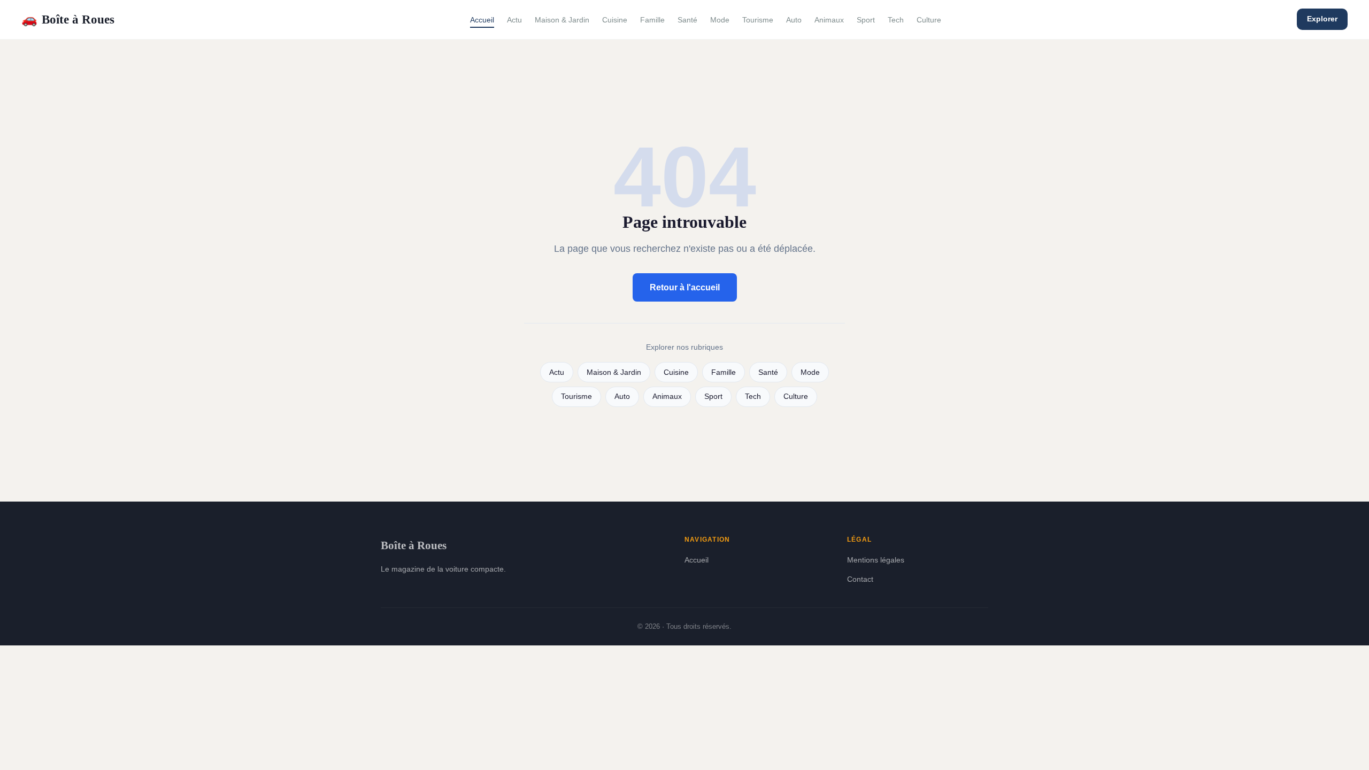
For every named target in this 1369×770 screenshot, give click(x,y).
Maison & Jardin (562, 20)
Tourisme (757, 20)
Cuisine (614, 20)
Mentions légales (875, 560)
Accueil (482, 20)
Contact (860, 579)
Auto (794, 20)
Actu (514, 20)
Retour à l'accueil (685, 287)
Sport (866, 20)
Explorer (1322, 18)
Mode (719, 20)
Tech (896, 20)
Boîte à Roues (67, 19)
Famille (652, 20)
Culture (929, 20)
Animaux (829, 20)
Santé (687, 20)
